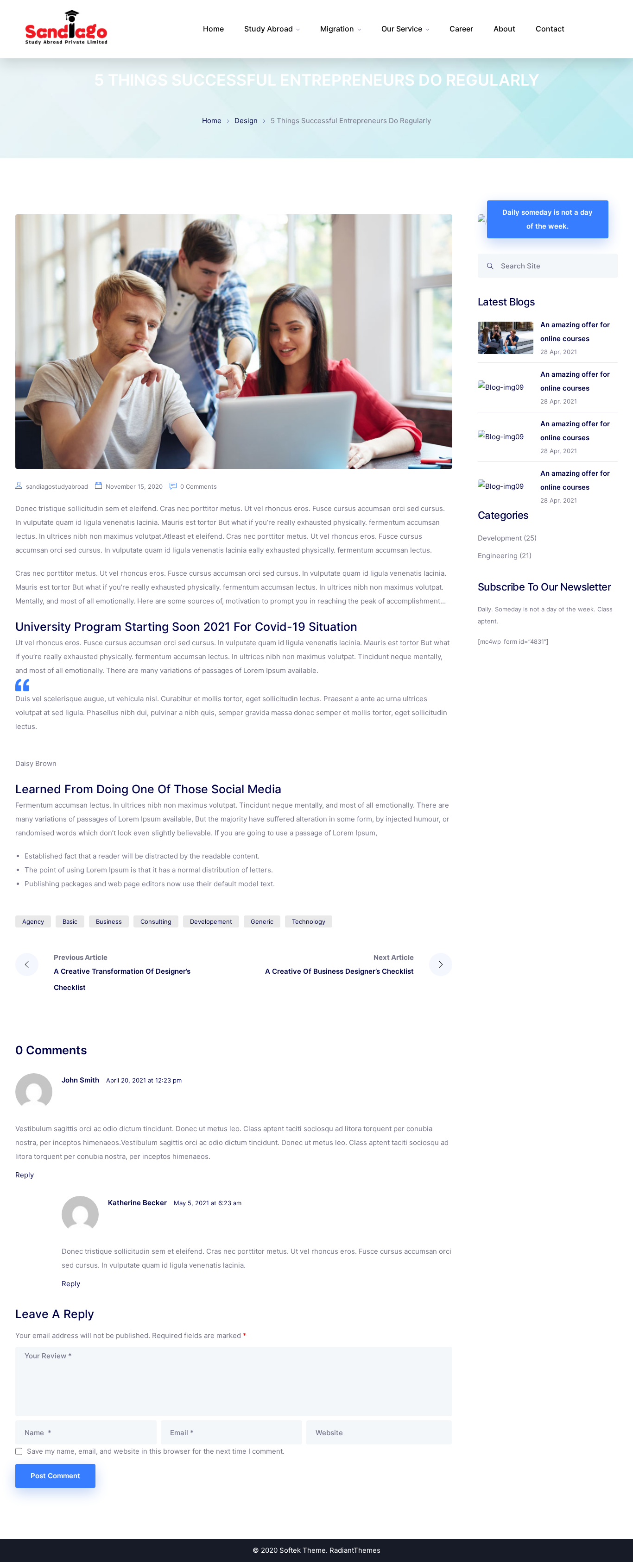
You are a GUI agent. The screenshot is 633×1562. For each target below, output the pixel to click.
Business (109, 921)
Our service (401, 28)
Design (246, 120)
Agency (33, 921)
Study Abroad (268, 28)
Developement (211, 921)
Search (493, 268)
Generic (262, 921)
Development (500, 538)
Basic (70, 921)
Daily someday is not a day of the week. (547, 219)
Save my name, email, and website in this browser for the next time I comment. (156, 1451)
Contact (550, 28)
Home (213, 28)
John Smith (80, 1080)
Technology (308, 921)
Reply (24, 1174)
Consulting (155, 921)
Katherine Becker (137, 1202)
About (504, 28)
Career (461, 28)
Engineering (498, 555)
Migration (337, 28)
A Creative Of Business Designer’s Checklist (339, 971)
